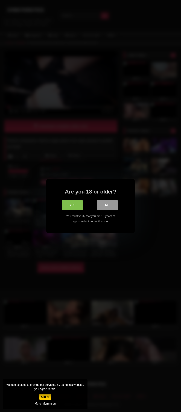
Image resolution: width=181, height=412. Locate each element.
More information (45, 403)
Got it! (45, 396)
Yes (72, 205)
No (107, 205)
